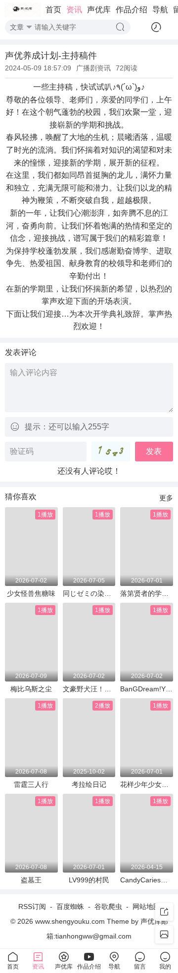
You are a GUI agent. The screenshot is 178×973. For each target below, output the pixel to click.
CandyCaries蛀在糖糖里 (146, 880)
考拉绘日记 (89, 784)
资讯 (74, 9)
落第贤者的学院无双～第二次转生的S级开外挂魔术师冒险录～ (146, 593)
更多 (166, 498)
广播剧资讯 (93, 68)
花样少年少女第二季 (146, 784)
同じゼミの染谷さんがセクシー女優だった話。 (89, 593)
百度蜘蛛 (70, 906)
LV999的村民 (89, 880)
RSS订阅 (32, 906)
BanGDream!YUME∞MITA (146, 689)
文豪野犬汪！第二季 (89, 689)
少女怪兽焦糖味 (31, 593)
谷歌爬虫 (108, 906)
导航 (160, 9)
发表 (154, 451)
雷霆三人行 (31, 784)
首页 (53, 9)
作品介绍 (131, 9)
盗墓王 (31, 880)
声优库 (99, 9)
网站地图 (146, 906)
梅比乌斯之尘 (31, 689)
